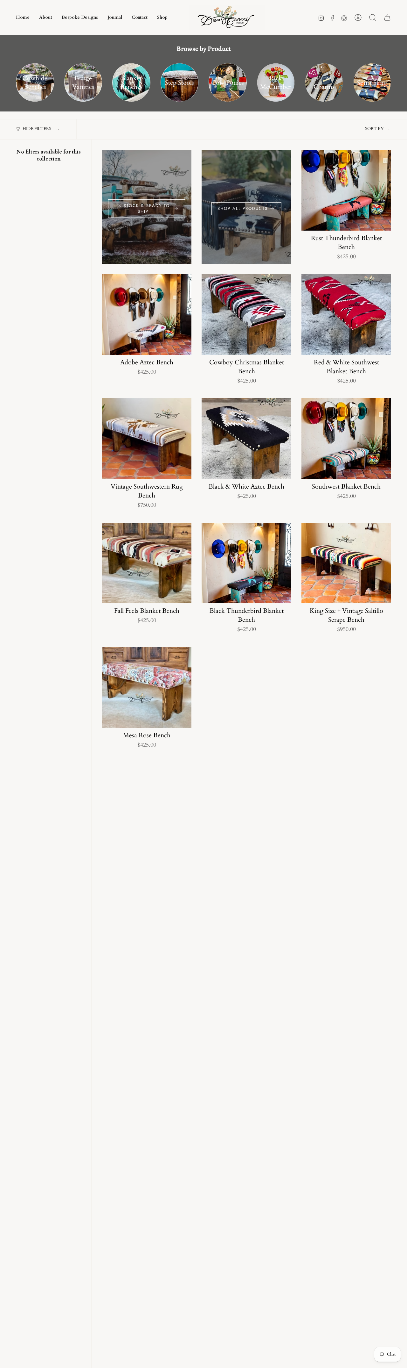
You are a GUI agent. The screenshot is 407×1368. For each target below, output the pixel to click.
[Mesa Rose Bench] (146, 687)
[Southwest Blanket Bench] (346, 438)
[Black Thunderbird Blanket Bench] (246, 563)
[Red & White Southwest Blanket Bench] (346, 314)
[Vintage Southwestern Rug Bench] (146, 438)
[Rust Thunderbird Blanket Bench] (346, 190)
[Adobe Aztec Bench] (146, 314)
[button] (139, 17)
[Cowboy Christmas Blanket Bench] (246, 314)
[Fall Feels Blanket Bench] (146, 563)
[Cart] (387, 17)
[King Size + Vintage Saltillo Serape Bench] (346, 563)
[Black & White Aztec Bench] (246, 438)
